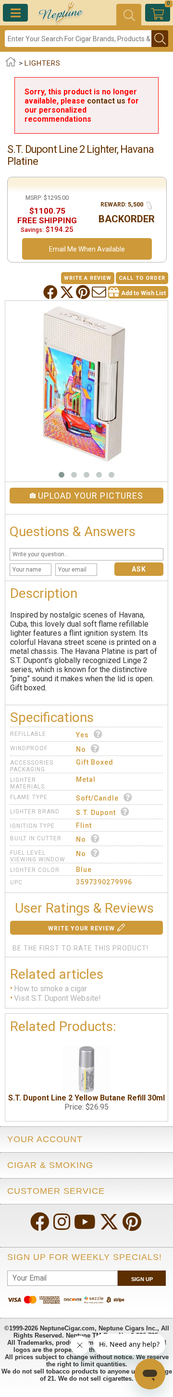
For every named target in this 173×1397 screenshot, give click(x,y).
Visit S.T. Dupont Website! (57, 998)
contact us (106, 100)
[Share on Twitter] (68, 292)
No (81, 749)
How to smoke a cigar (50, 988)
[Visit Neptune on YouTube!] (86, 1223)
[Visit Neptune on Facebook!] (40, 1223)
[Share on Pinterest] (84, 292)
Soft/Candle (97, 798)
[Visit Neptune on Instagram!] (62, 1223)
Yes (82, 735)
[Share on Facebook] (51, 292)
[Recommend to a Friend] (100, 292)
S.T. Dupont (96, 812)
